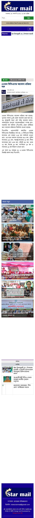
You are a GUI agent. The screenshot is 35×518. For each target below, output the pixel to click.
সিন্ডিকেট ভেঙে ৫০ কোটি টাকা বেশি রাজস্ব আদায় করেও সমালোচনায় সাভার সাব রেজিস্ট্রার (16, 256)
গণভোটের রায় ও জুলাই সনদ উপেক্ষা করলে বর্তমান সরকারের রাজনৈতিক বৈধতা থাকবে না (15, 313)
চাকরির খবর (21, 80)
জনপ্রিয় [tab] (17, 364)
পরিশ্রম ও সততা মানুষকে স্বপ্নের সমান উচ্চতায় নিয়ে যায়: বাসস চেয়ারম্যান (16, 276)
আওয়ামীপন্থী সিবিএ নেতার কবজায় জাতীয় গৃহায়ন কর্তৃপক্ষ (23, 379)
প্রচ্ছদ (6, 80)
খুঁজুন (28, 18)
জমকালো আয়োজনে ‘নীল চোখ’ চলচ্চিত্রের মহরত (22, 386)
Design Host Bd (17, 513)
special (14, 80)
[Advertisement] (17, 53)
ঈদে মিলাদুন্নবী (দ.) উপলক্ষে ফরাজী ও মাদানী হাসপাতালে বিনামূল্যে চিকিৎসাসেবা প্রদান (16, 218)
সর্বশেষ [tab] (17, 361)
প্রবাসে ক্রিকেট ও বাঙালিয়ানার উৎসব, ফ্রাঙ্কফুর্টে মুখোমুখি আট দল (16, 238)
